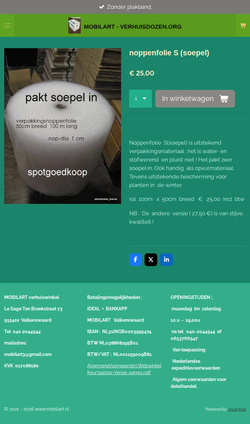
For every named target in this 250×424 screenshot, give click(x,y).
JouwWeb (237, 409)
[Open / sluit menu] (7, 25)
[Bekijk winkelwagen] (243, 25)
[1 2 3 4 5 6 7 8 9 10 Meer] (140, 98)
